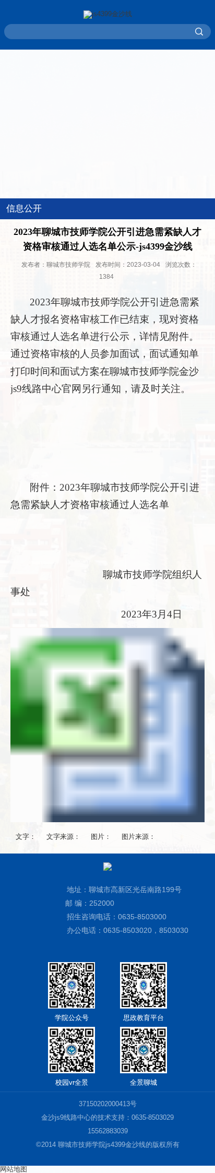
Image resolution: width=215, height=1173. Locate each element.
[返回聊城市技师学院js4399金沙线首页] (107, 14)
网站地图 (13, 1169)
